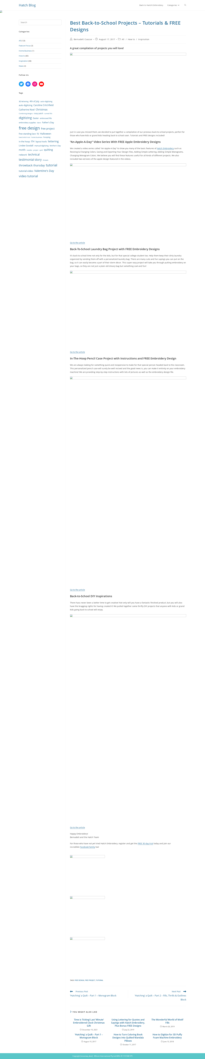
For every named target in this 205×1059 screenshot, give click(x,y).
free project (90, 980)
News (21, 66)
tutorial (99, 980)
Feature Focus (25, 45)
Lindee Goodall (26, 145)
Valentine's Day (44, 171)
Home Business (25, 51)
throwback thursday (32, 165)
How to (131, 39)
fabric (39, 123)
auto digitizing (25, 105)
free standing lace (27, 133)
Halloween (45, 133)
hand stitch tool (24, 137)
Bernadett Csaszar (83, 39)
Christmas (42, 109)
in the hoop (24, 141)
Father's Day (48, 122)
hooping (46, 137)
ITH (32, 141)
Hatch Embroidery (165, 148)
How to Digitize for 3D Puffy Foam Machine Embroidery (167, 1036)
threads (45, 160)
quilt (41, 150)
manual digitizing (41, 145)
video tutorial (28, 176)
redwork (23, 154)
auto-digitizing (46, 101)
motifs (22, 149)
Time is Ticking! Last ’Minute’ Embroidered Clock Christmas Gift (89, 1022)
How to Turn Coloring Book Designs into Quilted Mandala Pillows (128, 1037)
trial (151, 843)
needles (29, 150)
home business (36, 137)
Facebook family (87, 847)
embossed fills (46, 118)
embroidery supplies (27, 122)
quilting (48, 149)
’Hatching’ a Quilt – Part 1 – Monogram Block (89, 1036)
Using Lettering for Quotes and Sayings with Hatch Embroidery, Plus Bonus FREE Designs (128, 1022)
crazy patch (38, 113)
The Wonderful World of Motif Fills (167, 1021)
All (123, 39)
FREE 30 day (143, 843)
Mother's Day (55, 145)
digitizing (25, 118)
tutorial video (26, 170)
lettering (53, 141)
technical (34, 154)
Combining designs (26, 113)
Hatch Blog (27, 5)
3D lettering (23, 101)
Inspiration (143, 39)
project (35, 150)
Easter (36, 118)
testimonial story (30, 159)
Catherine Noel (27, 109)
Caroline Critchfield (43, 105)
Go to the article (77, 242)
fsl (38, 133)
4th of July (34, 101)
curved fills (48, 113)
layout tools (41, 141)
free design (79, 980)
